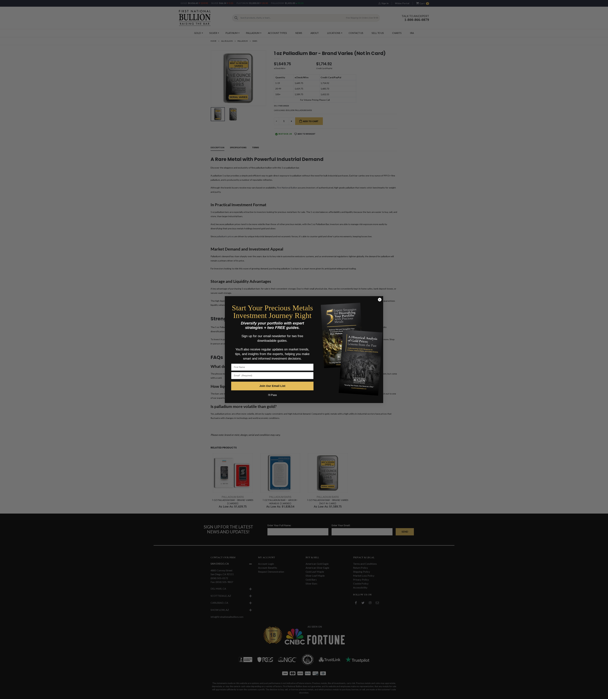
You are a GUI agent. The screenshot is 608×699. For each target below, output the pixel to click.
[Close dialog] (380, 300)
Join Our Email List (272, 386)
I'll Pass (272, 395)
